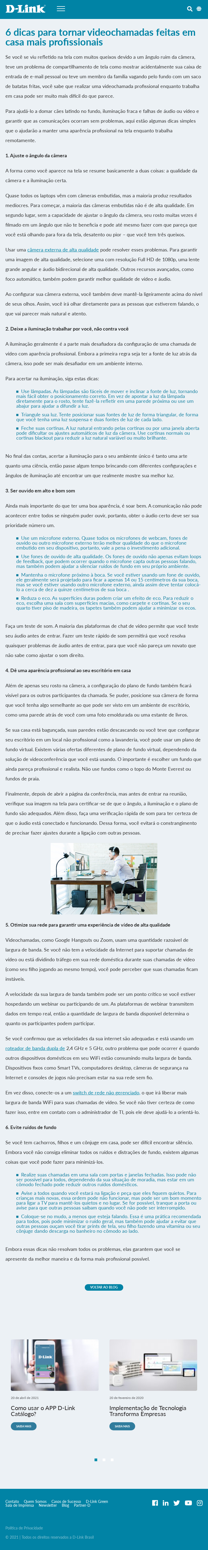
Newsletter (48, 1505)
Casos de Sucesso (66, 1501)
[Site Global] (198, 8)
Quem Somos (35, 1501)
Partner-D (82, 1505)
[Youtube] (188, 1503)
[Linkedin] (165, 1503)
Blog (65, 1505)
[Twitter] (176, 1503)
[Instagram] (200, 1503)
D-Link (25, 8)
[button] (96, 1460)
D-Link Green (97, 1501)
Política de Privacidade (24, 1528)
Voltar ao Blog (104, 1287)
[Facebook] (155, 1503)
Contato (12, 1501)
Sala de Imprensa (19, 1505)
